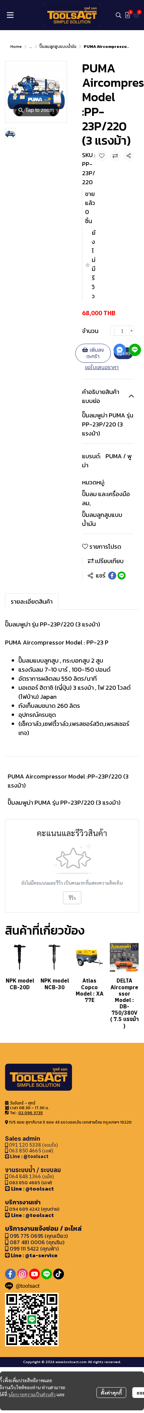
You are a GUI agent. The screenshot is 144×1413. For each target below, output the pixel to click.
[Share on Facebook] (112, 575)
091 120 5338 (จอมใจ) (33, 1145)
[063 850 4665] (7, 1156)
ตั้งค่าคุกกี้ (111, 1393)
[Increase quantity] (132, 330)
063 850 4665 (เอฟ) (30, 1150)
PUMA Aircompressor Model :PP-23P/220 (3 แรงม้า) (68, 781)
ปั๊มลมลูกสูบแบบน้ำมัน (58, 47)
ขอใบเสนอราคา (102, 367)
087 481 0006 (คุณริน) (37, 1242)
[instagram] (22, 1274)
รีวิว (72, 898)
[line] (46, 1274)
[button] (118, 15)
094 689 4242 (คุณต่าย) (34, 1209)
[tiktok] (58, 1274)
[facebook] (10, 1274)
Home (16, 47)
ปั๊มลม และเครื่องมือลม (106, 498)
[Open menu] (10, 15)
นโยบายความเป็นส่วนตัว (32, 1394)
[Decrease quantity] (113, 330)
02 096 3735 (30, 1113)
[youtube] (34, 1274)
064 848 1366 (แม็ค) (31, 1176)
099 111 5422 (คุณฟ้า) (33, 1248)
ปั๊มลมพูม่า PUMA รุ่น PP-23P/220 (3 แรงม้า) (64, 802)
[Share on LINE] (122, 575)
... (30, 47)
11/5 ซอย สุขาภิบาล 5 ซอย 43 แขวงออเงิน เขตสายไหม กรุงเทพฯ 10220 (70, 1122)
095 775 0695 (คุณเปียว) (39, 1236)
